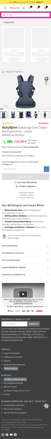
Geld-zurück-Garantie (12, 409)
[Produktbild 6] (45, 114)
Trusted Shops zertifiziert (14, 405)
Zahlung (7, 361)
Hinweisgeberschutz (8, 422)
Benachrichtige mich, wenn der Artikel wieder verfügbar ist (20, 163)
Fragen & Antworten (12, 353)
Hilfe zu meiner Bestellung (16, 379)
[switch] (46, 83)
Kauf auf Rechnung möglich (15, 413)
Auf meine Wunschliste (27, 182)
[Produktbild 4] (28, 114)
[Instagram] (3, 434)
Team (24, 422)
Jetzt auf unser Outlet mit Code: (25, 2)
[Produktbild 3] (20, 114)
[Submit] (4, 14)
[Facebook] (16, 434)
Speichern (33, 324)
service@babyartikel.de (13, 383)
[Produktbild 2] (11, 114)
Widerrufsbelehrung (33, 420)
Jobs (19, 422)
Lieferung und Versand (13, 357)
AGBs (23, 420)
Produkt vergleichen (27, 186)
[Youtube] (12, 434)
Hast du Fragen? (14, 238)
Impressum (5, 420)
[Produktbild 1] (3, 114)
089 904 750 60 (10, 387)
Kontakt (7, 394)
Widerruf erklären (11, 368)
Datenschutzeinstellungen (14, 365)
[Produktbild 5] (36, 114)
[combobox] (25, 15)
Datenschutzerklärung (23, 303)
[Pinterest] (8, 434)
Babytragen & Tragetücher (14, 72)
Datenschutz (15, 420)
